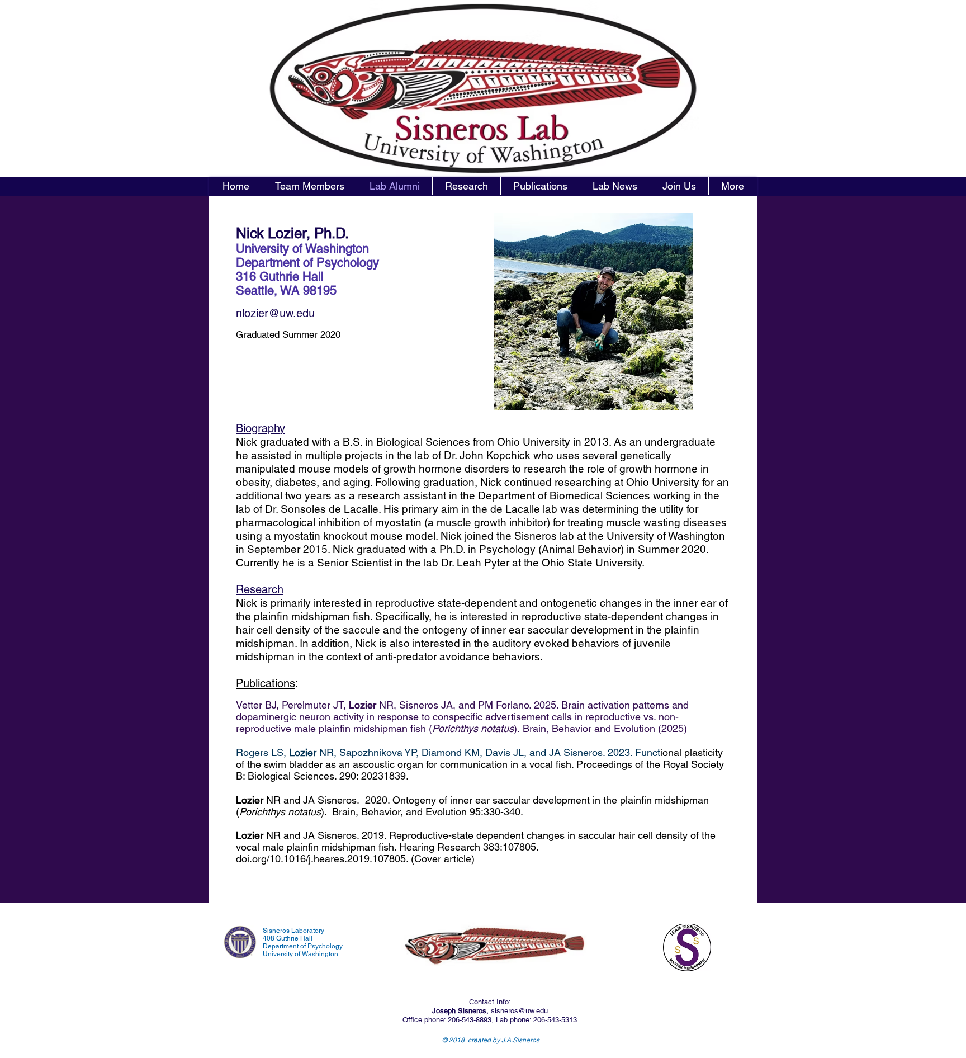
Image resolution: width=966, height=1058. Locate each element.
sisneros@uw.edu (519, 1011)
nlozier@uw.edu (275, 313)
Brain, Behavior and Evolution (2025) (605, 728)
